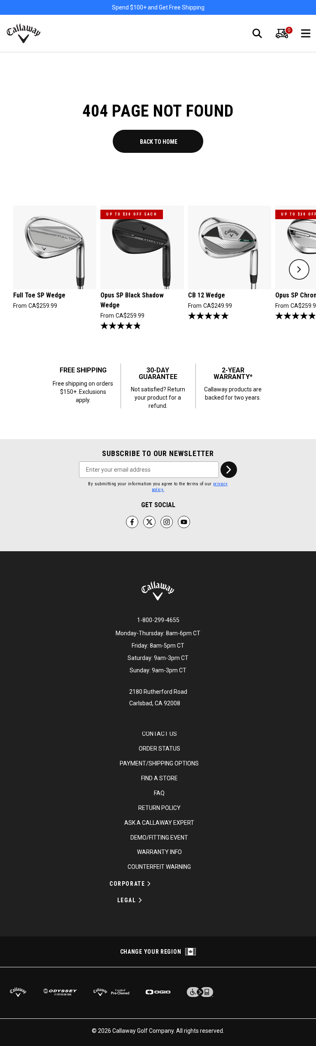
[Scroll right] (299, 269)
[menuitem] (282, 33)
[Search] (257, 33)
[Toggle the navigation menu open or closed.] (305, 33)
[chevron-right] (229, 469)
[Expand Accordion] (148, 883)
